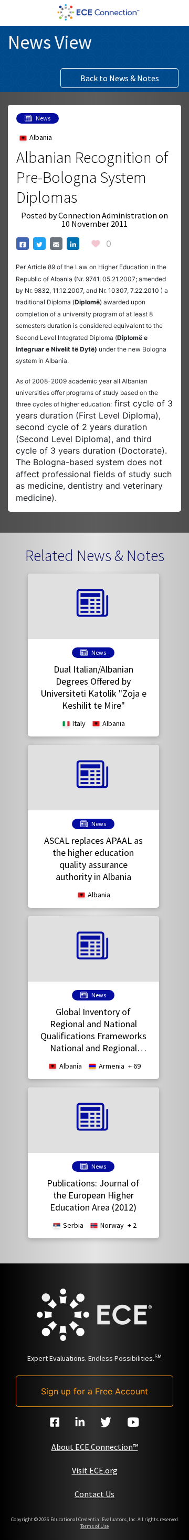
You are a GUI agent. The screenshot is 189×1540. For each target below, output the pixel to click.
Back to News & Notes (119, 78)
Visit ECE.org (95, 1470)
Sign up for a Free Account (94, 1391)
